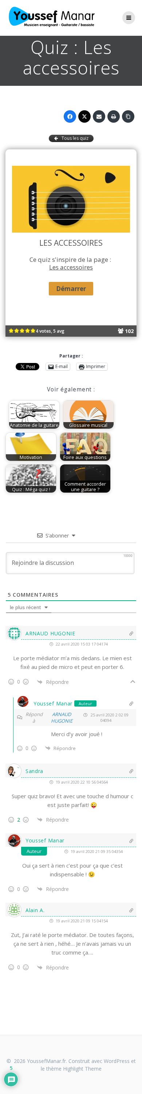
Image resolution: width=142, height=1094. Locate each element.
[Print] (113, 116)
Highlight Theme (82, 1068)
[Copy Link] (128, 116)
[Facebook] (70, 116)
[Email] (99, 116)
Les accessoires (71, 267)
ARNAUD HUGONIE (61, 717)
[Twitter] (84, 116)
